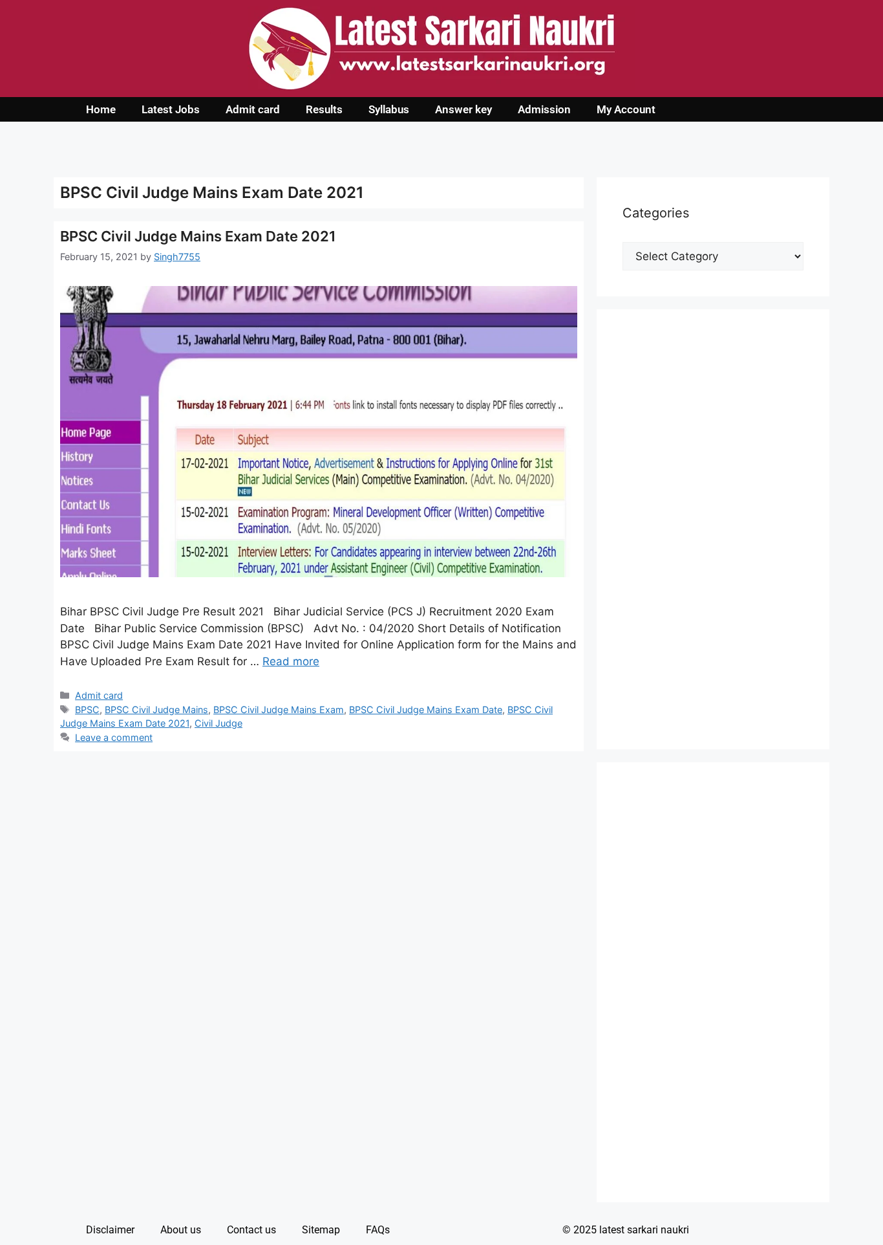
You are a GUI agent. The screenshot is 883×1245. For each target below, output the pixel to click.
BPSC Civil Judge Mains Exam (278, 709)
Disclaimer (110, 1230)
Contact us (251, 1230)
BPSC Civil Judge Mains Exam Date (425, 709)
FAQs (378, 1230)
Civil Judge (218, 723)
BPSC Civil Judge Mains (156, 709)
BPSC (87, 709)
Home (101, 109)
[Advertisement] (712, 529)
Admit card (253, 109)
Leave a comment (114, 737)
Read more (290, 661)
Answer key (463, 109)
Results (324, 109)
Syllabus (388, 109)
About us (180, 1230)
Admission (544, 109)
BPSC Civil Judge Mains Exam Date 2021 (198, 236)
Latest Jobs (171, 109)
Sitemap (321, 1230)
